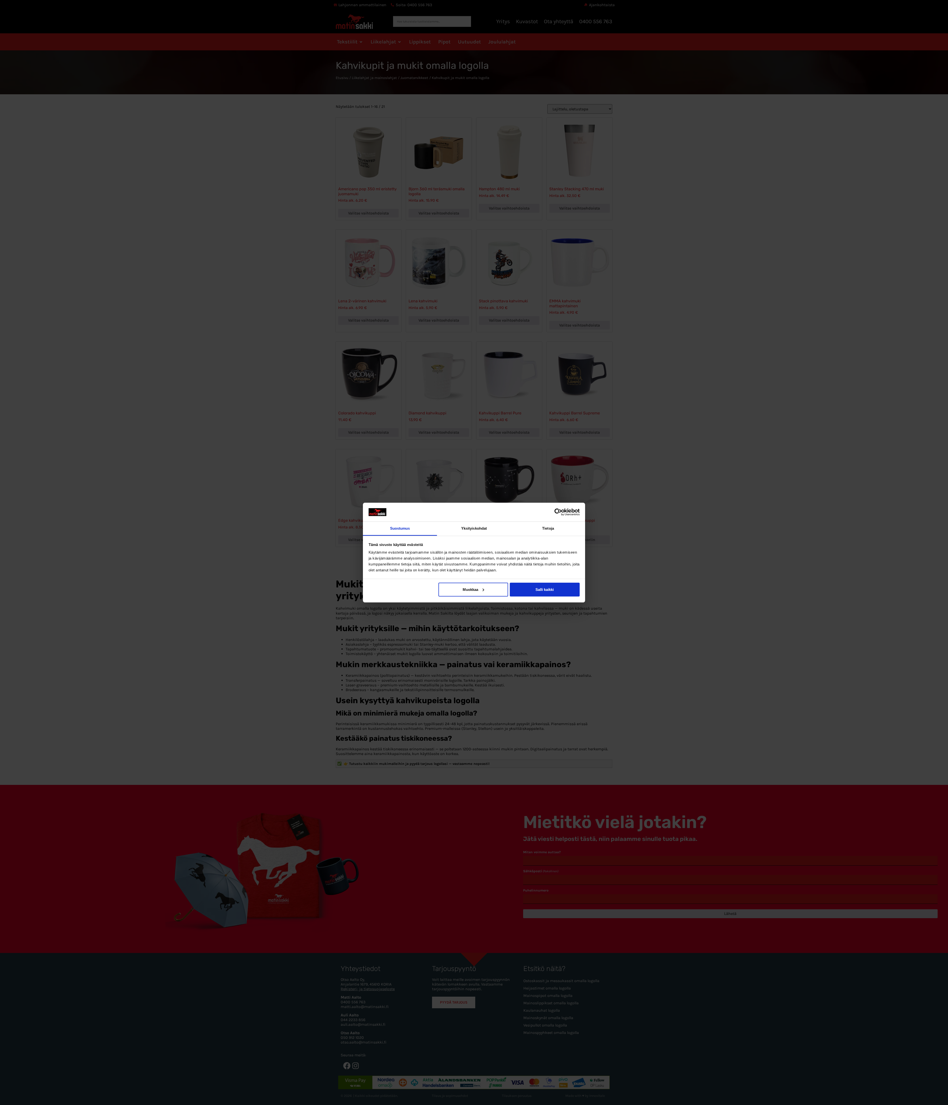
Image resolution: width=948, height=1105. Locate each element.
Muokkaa (470, 589)
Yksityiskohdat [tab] (474, 528)
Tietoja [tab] (548, 528)
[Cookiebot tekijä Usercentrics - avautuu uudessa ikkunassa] (558, 512)
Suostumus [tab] (400, 528)
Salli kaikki (544, 589)
